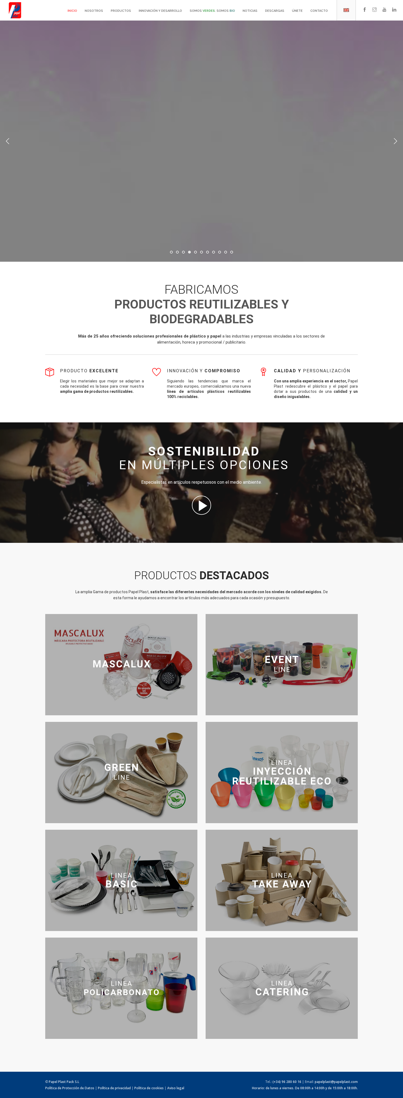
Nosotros (94, 11)
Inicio (72, 11)
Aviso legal (175, 1088)
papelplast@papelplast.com (336, 1081)
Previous (7, 141)
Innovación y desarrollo (160, 11)
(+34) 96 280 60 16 (287, 1081)
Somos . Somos (212, 11)
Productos (121, 11)
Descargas (274, 11)
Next (395, 141)
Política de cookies (149, 1088)
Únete (297, 11)
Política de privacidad (114, 1088)
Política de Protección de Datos (69, 1088)
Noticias (250, 11)
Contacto (319, 11)
